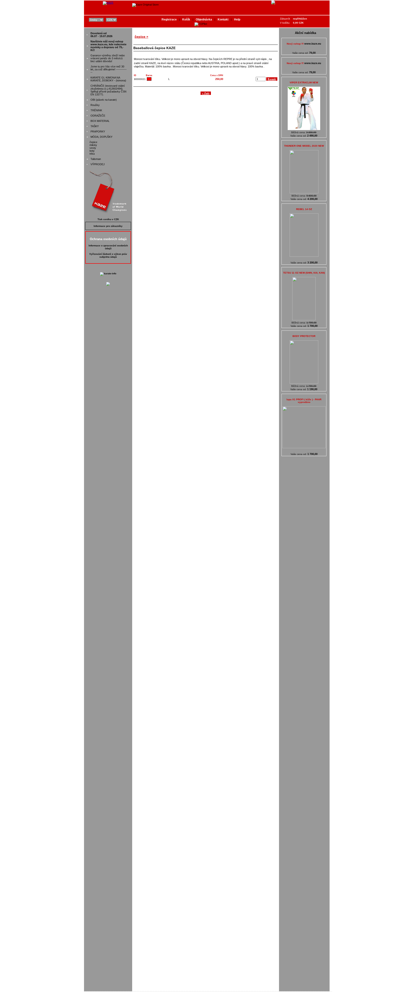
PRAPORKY (98, 131)
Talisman (96, 159)
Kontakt (223, 19)
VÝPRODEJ (98, 164)
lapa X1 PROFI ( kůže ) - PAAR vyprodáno (303, 400)
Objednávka (204, 19)
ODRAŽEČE (98, 115)
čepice (93, 142)
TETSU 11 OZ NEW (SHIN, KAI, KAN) (304, 272)
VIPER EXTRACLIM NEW (304, 82)
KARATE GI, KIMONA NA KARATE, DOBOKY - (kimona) (108, 79)
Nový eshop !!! (304, 43)
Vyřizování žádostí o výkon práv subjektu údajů (108, 255)
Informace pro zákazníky (108, 226)
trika (92, 153)
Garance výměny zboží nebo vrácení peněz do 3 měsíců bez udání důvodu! (108, 58)
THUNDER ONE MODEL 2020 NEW (304, 146)
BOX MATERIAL (100, 120)
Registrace (169, 19)
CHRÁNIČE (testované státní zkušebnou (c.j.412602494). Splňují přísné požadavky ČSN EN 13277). (108, 90)
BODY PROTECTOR (303, 336)
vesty (93, 147)
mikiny (93, 145)
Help (237, 19)
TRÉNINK (96, 110)
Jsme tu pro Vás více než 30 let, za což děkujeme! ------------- (109, 69)
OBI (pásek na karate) (104, 99)
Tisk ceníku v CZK (108, 219)
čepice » (141, 37)
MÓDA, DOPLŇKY (101, 136)
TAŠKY (95, 126)
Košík (186, 19)
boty (92, 150)
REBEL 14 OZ (304, 209)
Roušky (95, 105)
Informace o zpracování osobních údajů (108, 247)
